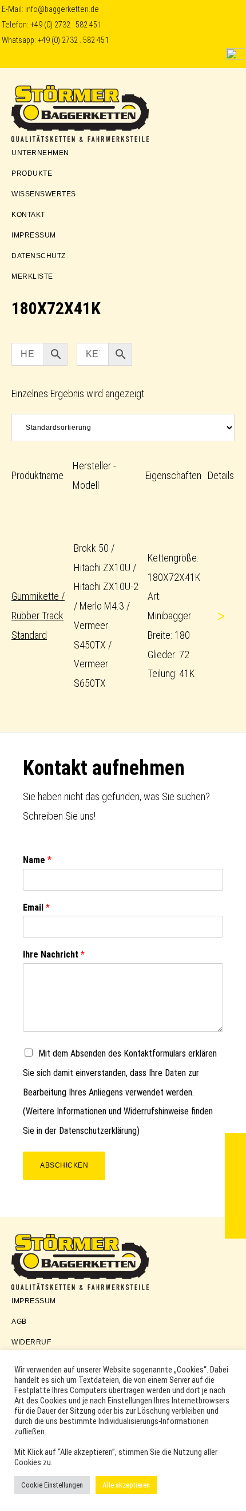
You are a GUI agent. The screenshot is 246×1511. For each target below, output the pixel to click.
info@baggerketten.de (62, 9)
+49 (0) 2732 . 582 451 (65, 25)
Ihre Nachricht (54, 954)
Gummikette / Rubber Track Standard (38, 615)
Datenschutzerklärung (98, 1130)
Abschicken (64, 1165)
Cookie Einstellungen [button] (52, 1485)
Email (36, 907)
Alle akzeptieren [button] (126, 1485)
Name (37, 860)
